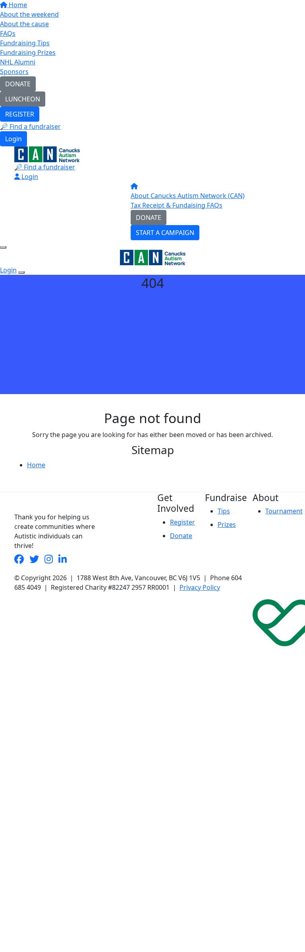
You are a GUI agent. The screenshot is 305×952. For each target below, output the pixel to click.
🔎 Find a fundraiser (30, 126)
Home (17, 4)
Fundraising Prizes (28, 52)
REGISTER (19, 114)
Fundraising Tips (25, 43)
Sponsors (14, 71)
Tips (224, 511)
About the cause (24, 23)
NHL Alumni (17, 62)
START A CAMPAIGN (165, 232)
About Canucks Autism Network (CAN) (188, 195)
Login (13, 138)
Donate (181, 535)
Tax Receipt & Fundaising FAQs (176, 205)
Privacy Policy (200, 587)
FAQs (7, 33)
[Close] (21, 272)
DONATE (18, 84)
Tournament (284, 511)
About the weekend (29, 14)
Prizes (227, 524)
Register (182, 522)
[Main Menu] (3, 247)
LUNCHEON (22, 99)
